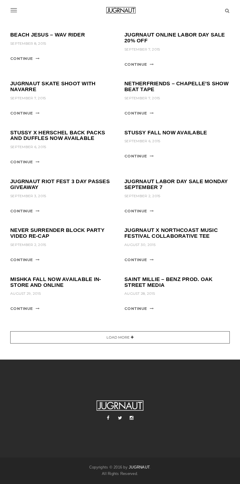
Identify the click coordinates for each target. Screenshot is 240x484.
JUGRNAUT (139, 467)
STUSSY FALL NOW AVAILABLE (165, 133)
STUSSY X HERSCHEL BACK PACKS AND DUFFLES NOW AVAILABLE (57, 135)
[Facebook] (108, 418)
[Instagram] (131, 418)
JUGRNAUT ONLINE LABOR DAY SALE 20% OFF (174, 38)
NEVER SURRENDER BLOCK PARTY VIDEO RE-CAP (57, 233)
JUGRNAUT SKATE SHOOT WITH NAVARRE (52, 86)
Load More (118, 337)
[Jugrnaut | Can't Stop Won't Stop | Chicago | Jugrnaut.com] (120, 10)
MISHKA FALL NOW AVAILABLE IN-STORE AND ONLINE (55, 282)
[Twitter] (120, 418)
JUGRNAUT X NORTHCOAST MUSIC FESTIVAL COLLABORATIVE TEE (171, 233)
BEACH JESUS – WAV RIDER (47, 35)
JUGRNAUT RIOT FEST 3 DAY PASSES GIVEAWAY (60, 184)
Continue (21, 58)
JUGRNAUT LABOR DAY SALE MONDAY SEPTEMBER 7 (176, 184)
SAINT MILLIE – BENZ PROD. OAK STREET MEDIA (168, 282)
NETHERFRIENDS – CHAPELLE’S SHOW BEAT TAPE (176, 86)
